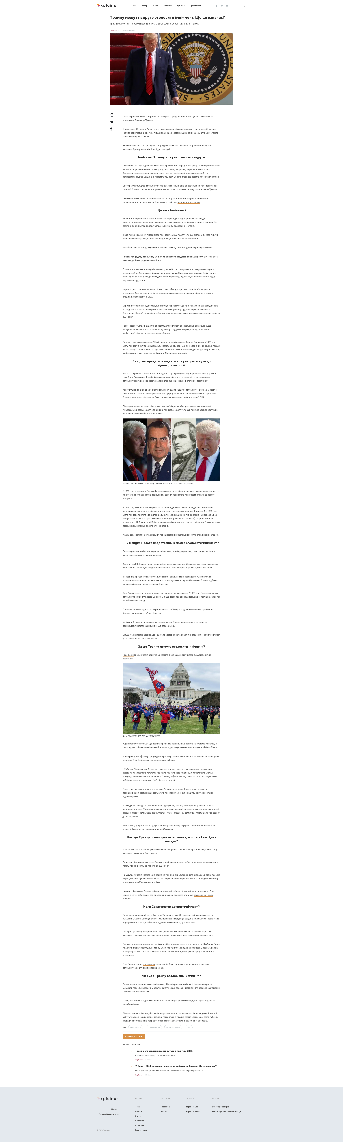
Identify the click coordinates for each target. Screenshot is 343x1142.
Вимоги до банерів (220, 1107)
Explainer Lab (192, 1107)
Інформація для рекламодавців (226, 1111)
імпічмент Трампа (173, 1027)
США (188, 1027)
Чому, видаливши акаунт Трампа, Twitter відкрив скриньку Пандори (176, 247)
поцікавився (149, 964)
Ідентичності (195, 6)
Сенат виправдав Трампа (186, 177)
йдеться (165, 373)
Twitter (164, 1111)
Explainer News (193, 1111)
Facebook (165, 1107)
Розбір (144, 6)
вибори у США (135, 1027)
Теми (134, 6)
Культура (181, 6)
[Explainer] (108, 5)
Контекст (168, 6)
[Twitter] (227, 5)
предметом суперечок (189, 202)
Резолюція (128, 655)
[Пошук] (243, 5)
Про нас (115, 1109)
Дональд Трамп (154, 1027)
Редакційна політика (109, 1114)
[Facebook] (217, 5)
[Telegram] (221, 5)
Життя (155, 6)
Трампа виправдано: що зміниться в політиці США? (164, 1050)
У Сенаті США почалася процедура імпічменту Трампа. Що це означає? (176, 1065)
